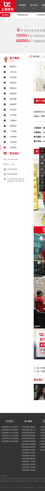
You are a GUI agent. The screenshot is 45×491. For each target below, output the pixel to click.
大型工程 (13, 72)
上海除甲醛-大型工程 (28, 430)
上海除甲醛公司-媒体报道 (9, 438)
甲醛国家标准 (22, 15)
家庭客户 (13, 67)
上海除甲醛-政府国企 (28, 435)
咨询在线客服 (12, 174)
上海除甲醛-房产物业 (28, 450)
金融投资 (13, 93)
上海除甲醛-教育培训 (28, 438)
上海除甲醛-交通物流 (28, 456)
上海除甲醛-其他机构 (28, 470)
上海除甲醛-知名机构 (28, 433)
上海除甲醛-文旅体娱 (28, 464)
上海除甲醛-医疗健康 (28, 444)
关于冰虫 (34, 6)
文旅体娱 (13, 137)
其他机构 (13, 147)
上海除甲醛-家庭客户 (28, 427)
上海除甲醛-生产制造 (28, 453)
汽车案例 (13, 142)
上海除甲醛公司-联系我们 (9, 441)
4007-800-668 (12, 159)
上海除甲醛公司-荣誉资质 (9, 430)
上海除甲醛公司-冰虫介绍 (9, 427)
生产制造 (13, 115)
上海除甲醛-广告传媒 (28, 461)
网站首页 (22, 6)
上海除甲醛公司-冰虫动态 (9, 433)
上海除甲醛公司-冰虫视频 (9, 435)
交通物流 (13, 120)
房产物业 (13, 110)
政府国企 (13, 83)
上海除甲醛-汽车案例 (28, 467)
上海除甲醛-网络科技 (28, 458)
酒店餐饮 (13, 104)
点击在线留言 (12, 169)
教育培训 (13, 88)
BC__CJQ (11, 164)
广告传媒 (13, 131)
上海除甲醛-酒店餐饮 (28, 447)
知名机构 (13, 77)
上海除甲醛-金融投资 (28, 441)
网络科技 (13, 126)
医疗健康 (13, 99)
